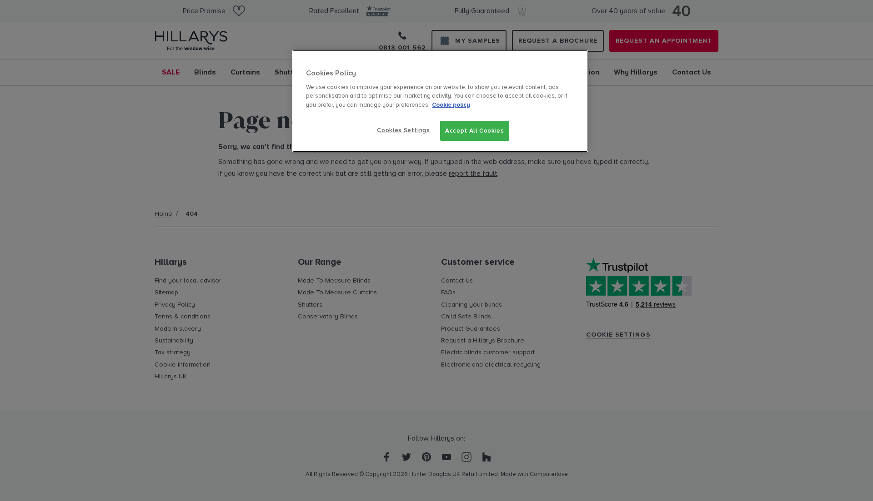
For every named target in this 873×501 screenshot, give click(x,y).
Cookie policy (451, 105)
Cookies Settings (403, 130)
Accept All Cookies (474, 130)
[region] (440, 101)
